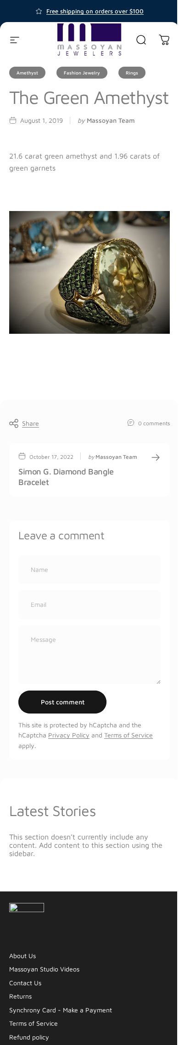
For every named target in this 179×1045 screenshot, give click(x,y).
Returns (20, 996)
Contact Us (25, 983)
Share (30, 423)
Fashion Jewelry (82, 72)
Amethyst (27, 72)
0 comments (154, 423)
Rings (132, 72)
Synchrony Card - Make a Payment (60, 1010)
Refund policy (29, 1037)
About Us (22, 955)
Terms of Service (128, 735)
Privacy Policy (69, 735)
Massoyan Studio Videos (44, 969)
